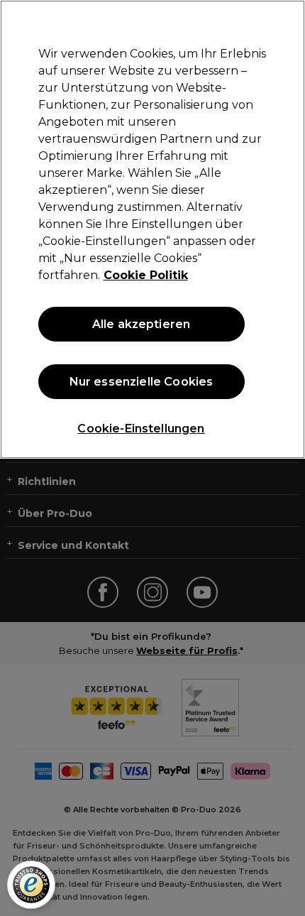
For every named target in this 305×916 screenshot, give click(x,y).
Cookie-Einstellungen (140, 428)
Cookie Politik (146, 275)
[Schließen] (282, 22)
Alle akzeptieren (141, 324)
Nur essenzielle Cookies (142, 381)
